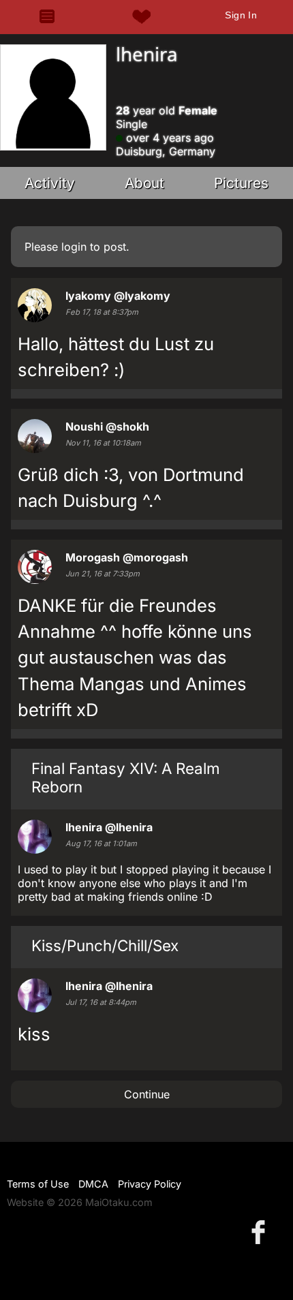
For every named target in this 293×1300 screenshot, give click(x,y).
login (74, 246)
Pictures (241, 182)
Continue (147, 1094)
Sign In (241, 15)
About (144, 182)
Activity (50, 182)
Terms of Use (38, 1184)
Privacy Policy (149, 1184)
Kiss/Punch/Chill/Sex (105, 945)
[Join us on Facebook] (261, 1231)
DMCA (93, 1184)
